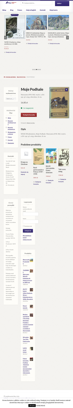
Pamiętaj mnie (28, 226)
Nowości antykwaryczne (12, 122)
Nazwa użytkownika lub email (27, 209)
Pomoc (19, 10)
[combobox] (11, 98)
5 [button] (37, 69)
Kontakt (43, 10)
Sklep (4, 10)
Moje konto (54, 10)
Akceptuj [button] (32, 405)
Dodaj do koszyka (11, 52)
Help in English (31, 10)
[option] (15, 34)
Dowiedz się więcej (24, 173)
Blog (11, 10)
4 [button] (36, 69)
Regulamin (11, 143)
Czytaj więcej (40, 405)
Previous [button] (5, 37)
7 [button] (40, 69)
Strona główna (11, 77)
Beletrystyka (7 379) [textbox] (11, 98)
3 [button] (35, 69)
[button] (66, 89)
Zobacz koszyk (27, 239)
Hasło (24, 218)
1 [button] (32, 69)
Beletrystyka (21, 77)
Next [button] (67, 37)
